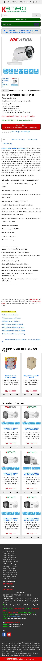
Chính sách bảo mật (9, 555)
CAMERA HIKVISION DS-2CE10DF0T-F (11, 429)
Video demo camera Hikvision (11, 318)
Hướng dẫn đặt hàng (9, 570)
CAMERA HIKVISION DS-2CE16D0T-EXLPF (31, 519)
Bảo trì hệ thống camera (10, 574)
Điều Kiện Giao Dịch (9, 559)
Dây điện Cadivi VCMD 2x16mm (10, 376)
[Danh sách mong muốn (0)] (33, 2)
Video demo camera (9, 576)
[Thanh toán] (39, 2)
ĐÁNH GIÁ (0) (7, 144)
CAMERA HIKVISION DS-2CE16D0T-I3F (17, 32)
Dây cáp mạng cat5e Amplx (31, 376)
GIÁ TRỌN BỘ (32, 140)
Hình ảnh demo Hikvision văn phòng (13, 330)
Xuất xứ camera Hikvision (10, 315)
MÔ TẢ (5, 140)
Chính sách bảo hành (9, 557)
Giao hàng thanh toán (10, 572)
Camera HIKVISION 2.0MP (28, 30)
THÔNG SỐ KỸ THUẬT (18, 140)
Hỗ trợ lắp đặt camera (10, 567)
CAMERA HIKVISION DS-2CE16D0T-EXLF (11, 519)
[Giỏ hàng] (36, 2)
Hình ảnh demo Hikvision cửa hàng (13, 327)
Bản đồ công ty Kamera (10, 561)
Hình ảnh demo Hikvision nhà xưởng (13, 334)
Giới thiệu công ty (8, 551)
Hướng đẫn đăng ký (9, 568)
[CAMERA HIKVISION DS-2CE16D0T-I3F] (21, 56)
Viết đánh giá (25, 131)
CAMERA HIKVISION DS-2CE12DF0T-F (11, 474)
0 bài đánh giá (15, 131)
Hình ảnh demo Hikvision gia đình (12, 324)
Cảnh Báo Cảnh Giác (9, 578)
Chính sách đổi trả (8, 553)
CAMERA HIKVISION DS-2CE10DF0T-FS (32, 429)
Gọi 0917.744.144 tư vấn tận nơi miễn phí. (19, 659)
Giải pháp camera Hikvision (10, 321)
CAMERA (12, 30)
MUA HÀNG (21, 126)
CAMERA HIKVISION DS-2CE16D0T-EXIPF (31, 474)
